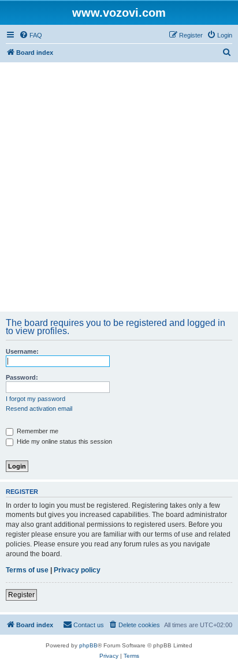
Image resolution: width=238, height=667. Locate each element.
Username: (22, 351)
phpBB (88, 645)
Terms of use (27, 570)
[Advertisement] (119, 187)
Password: (22, 377)
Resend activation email (39, 408)
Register (21, 595)
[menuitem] (30, 35)
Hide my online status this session (63, 441)
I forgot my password (35, 398)
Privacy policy (77, 570)
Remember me (36, 431)
